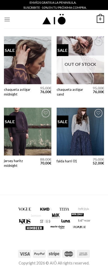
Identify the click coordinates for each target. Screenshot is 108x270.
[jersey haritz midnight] (27, 131)
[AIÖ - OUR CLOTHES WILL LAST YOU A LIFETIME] (54, 19)
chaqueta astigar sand (70, 91)
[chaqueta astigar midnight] (27, 60)
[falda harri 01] (80, 131)
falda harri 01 (67, 161)
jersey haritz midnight (13, 163)
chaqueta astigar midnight (17, 91)
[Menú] (7, 19)
